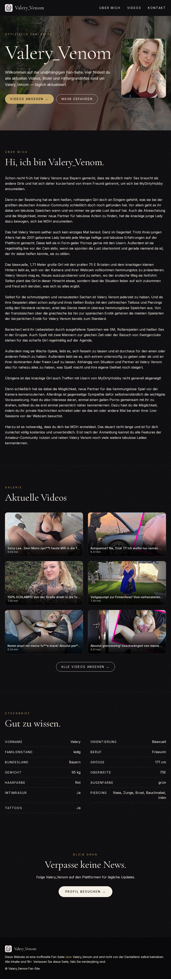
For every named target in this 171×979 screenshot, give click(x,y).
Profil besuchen (85, 891)
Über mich (109, 8)
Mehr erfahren (77, 99)
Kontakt (157, 8)
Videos (134, 8)
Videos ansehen (29, 99)
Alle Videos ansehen (85, 666)
